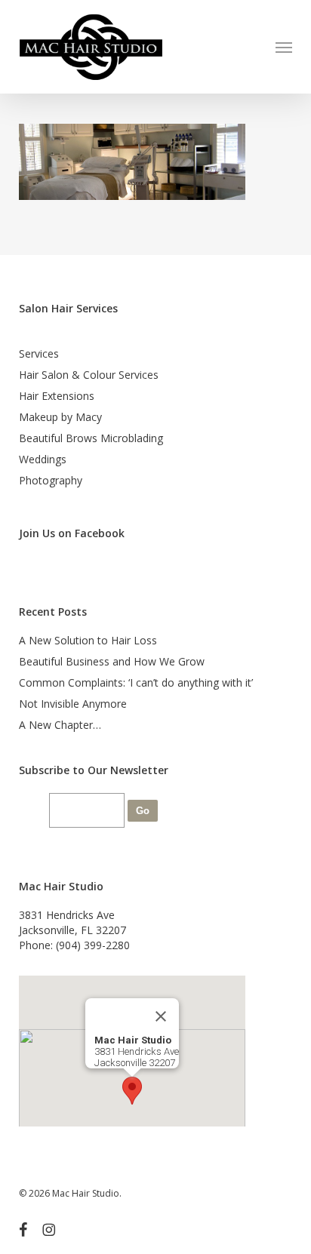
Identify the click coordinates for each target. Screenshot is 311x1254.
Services (39, 353)
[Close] (161, 1016)
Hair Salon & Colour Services (89, 374)
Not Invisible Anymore (73, 703)
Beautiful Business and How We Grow (112, 661)
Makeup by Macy (60, 417)
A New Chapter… (60, 725)
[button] (284, 46)
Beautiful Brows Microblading (91, 438)
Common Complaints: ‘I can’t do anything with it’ (136, 682)
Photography (50, 480)
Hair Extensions (56, 396)
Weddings (42, 459)
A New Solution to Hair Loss (88, 640)
